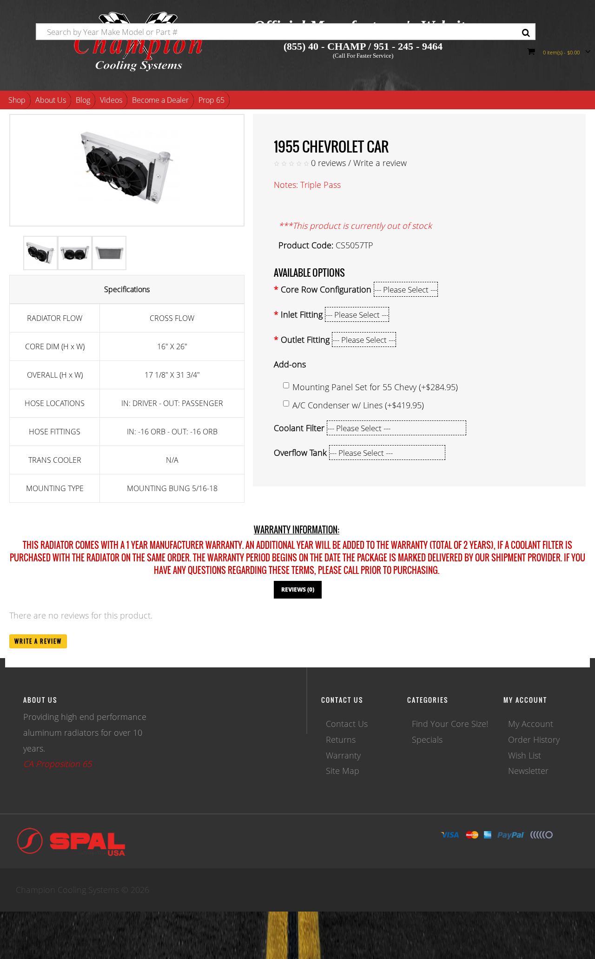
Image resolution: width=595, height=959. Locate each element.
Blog (83, 100)
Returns (341, 739)
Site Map (342, 770)
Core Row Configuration (326, 289)
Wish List (524, 755)
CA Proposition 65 (57, 763)
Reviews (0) (297, 589)
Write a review (380, 162)
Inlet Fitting (302, 314)
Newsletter (528, 770)
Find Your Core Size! (450, 723)
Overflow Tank (300, 452)
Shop (17, 100)
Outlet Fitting (305, 339)
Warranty (343, 755)
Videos (111, 100)
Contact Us (347, 723)
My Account (530, 723)
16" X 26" (172, 346)
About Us (50, 100)
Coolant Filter (299, 427)
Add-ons (290, 364)
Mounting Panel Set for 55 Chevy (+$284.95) (375, 387)
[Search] (526, 32)
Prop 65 (211, 100)
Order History (534, 739)
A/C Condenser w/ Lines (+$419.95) (358, 405)
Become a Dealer (160, 100)
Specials (427, 739)
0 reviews (328, 162)
